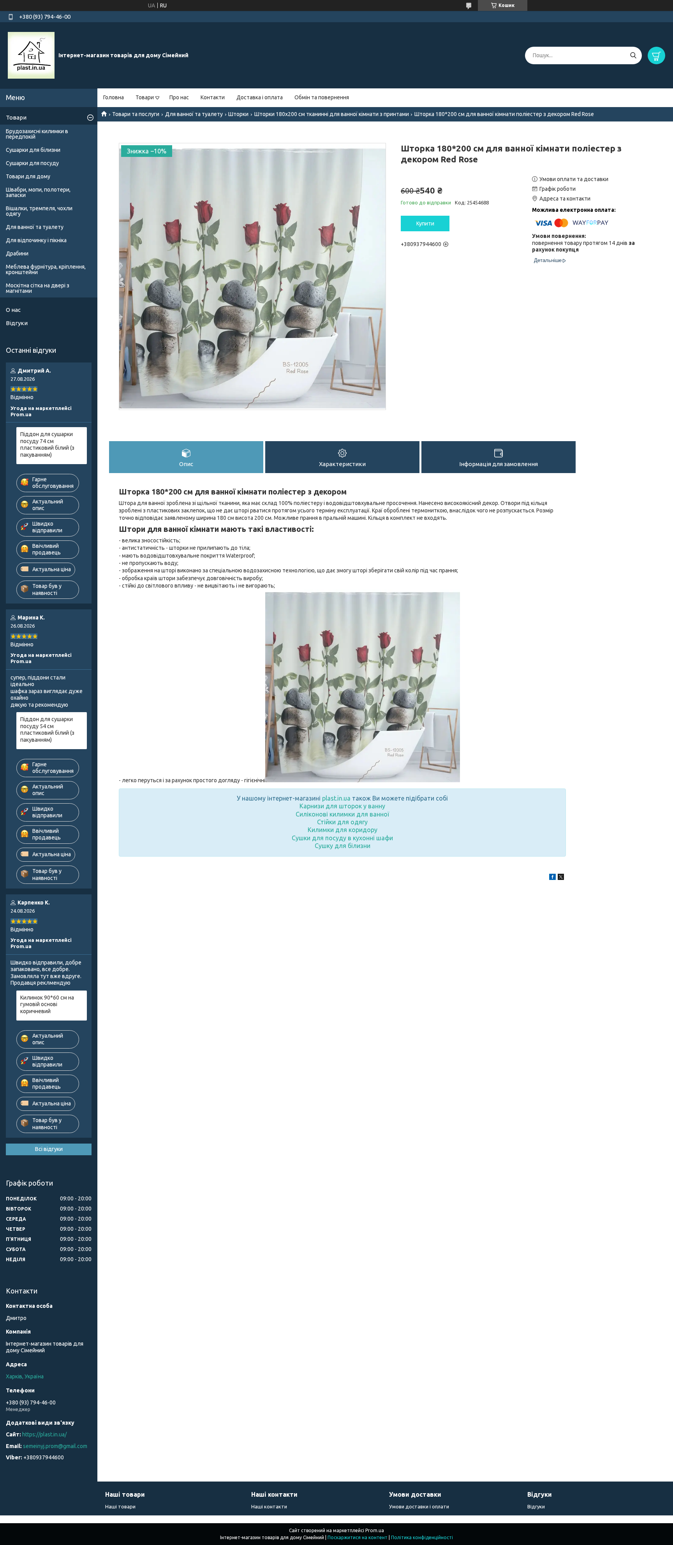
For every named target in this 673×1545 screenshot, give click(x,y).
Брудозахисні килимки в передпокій (37, 134)
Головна (113, 97)
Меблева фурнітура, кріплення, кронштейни (46, 269)
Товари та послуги (135, 114)
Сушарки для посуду (32, 163)
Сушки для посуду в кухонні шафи (342, 837)
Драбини (17, 253)
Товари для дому (28, 176)
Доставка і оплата (259, 97)
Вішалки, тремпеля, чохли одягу (39, 211)
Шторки (238, 114)
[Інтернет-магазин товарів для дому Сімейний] (31, 55)
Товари (145, 97)
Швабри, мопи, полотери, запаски (38, 192)
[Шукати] (633, 55)
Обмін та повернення (321, 97)
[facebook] (552, 878)
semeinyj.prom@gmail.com (55, 1446)
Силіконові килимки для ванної (342, 814)
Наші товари (120, 1506)
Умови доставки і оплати (419, 1506)
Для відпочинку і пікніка (36, 240)
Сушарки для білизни (33, 150)
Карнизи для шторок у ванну (342, 805)
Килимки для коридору (342, 829)
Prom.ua (374, 1530)
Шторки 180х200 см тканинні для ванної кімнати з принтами (331, 114)
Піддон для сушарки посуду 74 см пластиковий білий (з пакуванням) (47, 444)
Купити (425, 223)
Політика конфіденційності (422, 1537)
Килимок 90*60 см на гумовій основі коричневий (47, 1004)
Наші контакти (269, 1506)
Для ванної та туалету (194, 114)
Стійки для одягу (342, 821)
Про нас (179, 97)
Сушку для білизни (342, 845)
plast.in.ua (336, 798)
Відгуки (17, 323)
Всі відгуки (49, 1149)
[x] (561, 878)
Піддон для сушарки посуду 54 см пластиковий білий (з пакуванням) (47, 729)
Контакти (213, 97)
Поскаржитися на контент (358, 1537)
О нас (13, 309)
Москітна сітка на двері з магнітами (37, 288)
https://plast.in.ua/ (44, 1434)
